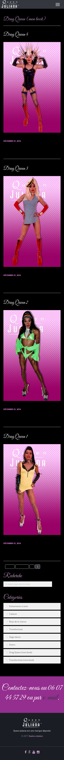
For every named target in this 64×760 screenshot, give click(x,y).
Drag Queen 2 (15, 302)
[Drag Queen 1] (32, 489)
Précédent (22, 566)
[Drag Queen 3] (32, 221)
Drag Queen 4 (15, 34)
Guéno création (36, 736)
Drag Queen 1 (15, 436)
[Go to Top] (3, 706)
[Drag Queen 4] (32, 87)
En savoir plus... (11, 151)
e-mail (50, 698)
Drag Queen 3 (15, 168)
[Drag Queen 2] (32, 355)
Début (10, 566)
